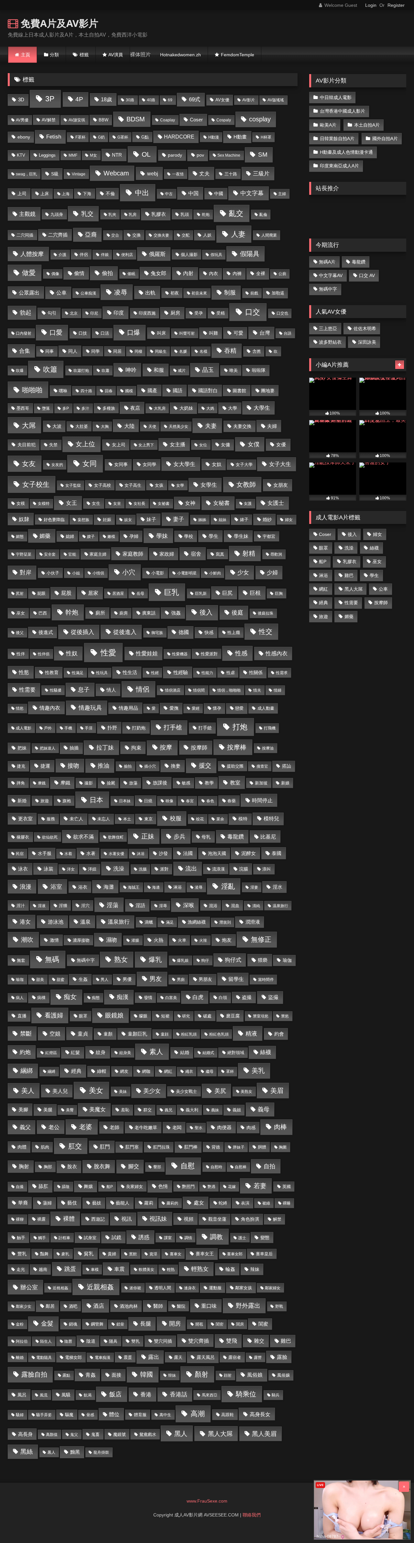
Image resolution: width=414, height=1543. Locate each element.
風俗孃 (283, 1375)
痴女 (70, 996)
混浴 (213, 905)
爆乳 (155, 959)
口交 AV (367, 275)
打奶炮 (139, 727)
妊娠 (107, 519)
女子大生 (280, 464)
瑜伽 (287, 960)
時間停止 (262, 800)
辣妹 (254, 1269)
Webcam (116, 173)
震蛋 (128, 1357)
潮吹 (27, 939)
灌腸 (135, 940)
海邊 (156, 887)
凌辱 (120, 292)
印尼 (94, 313)
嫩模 (111, 536)
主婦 (282, 194)
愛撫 (174, 708)
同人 (72, 351)
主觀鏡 (27, 214)
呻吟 (130, 370)
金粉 (20, 1324)
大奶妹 (186, 408)
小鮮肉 (215, 573)
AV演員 (115, 54)
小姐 (76, 573)
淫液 (42, 906)
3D (21, 99)
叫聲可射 (187, 333)
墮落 (46, 408)
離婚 (20, 1357)
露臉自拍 (34, 1374)
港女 (25, 921)
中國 (218, 193)
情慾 (20, 708)
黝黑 (75, 1452)
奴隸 (24, 519)
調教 (216, 1236)
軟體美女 (146, 1269)
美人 (27, 1090)
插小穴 (150, 766)
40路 (151, 100)
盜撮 (273, 997)
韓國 (146, 1374)
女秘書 (221, 503)
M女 (93, 155)
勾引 (52, 313)
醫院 (181, 1306)
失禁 (53, 444)
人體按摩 (32, 253)
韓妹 (172, 1375)
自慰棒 (240, 1167)
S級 (55, 173)
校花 (200, 819)
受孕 (198, 313)
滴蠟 (149, 922)
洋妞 (92, 869)
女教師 (246, 484)
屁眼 (41, 593)
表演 (245, 1203)
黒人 (51, 1452)
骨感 (90, 1415)
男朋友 (205, 979)
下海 (87, 193)
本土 (127, 819)
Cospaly (223, 120)
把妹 (22, 747)
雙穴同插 (163, 1341)
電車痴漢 (102, 1357)
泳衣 (23, 868)
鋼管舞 (97, 1324)
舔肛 (43, 1186)
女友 (29, 463)
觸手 (42, 1238)
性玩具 (102, 673)
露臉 (282, 1357)
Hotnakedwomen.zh (180, 54)
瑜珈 (20, 979)
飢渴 (88, 1395)
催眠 (131, 274)
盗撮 (247, 997)
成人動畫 (265, 708)
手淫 (89, 728)
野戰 (279, 1306)
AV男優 (22, 120)
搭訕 (286, 766)
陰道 (90, 1341)
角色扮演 (250, 1219)
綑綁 (26, 1070)
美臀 (70, 1110)
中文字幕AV (331, 275)
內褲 (237, 273)
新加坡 (261, 783)
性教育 (52, 672)
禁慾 (285, 1016)
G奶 (101, 137)
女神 (190, 503)
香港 (145, 1394)
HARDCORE (179, 136)
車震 (119, 1269)
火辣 (203, 940)
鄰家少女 (23, 1306)
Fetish (53, 137)
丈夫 (204, 173)
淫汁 (20, 905)
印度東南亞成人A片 (339, 165)
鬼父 (74, 1434)
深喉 (188, 905)
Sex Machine (228, 155)
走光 (20, 1269)
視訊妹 (158, 1219)
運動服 (215, 1287)
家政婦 (166, 554)
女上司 (118, 444)
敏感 (186, 783)
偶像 (55, 274)
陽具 (113, 1341)
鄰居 (50, 1306)
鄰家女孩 (243, 1287)
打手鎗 (205, 728)
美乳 (258, 1070)
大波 (56, 426)
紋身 (100, 1052)
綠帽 (101, 1071)
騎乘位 (246, 1394)
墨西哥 (22, 408)
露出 (153, 1357)
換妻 (175, 766)
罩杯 (230, 1071)
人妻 (238, 234)
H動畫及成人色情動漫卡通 (346, 152)
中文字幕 (252, 193)
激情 (54, 940)
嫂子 (91, 536)
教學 (209, 783)
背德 (216, 1147)
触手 (21, 1237)
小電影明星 (187, 573)
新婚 (22, 800)
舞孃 (88, 1186)
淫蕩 (112, 905)
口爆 (133, 332)
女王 (71, 503)
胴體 (262, 1147)
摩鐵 (65, 782)
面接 (116, 1375)
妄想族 (83, 519)
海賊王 (133, 887)
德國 (184, 632)
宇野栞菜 (23, 554)
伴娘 (105, 254)
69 (170, 100)
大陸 (129, 426)
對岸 (25, 572)
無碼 (52, 959)
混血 (235, 905)
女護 (248, 503)
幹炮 (71, 612)
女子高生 (133, 485)
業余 (220, 819)
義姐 (237, 1109)
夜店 (135, 408)
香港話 (178, 1394)
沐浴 (141, 853)
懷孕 (217, 708)
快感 (208, 632)
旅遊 (44, 800)
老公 (54, 1127)
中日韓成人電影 (336, 97)
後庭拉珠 (265, 613)
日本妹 (125, 801)
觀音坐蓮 (217, 1219)
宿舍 (196, 554)
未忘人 (103, 818)
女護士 (275, 503)
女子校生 (35, 484)
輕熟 (171, 1269)
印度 (119, 313)
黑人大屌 (220, 1433)
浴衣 (82, 887)
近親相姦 (100, 1287)
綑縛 (51, 1071)
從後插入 (82, 631)
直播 (22, 1016)
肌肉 (45, 1147)
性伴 (20, 653)
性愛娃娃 (147, 653)
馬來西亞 (209, 1395)
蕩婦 (47, 1202)
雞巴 (286, 1341)
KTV (21, 155)
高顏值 (52, 1434)
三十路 (230, 174)
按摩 (166, 747)
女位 (203, 445)
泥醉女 (248, 853)
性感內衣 (277, 653)
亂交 (236, 213)
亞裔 (91, 234)
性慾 (24, 672)
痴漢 (122, 997)
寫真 (220, 554)
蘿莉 (148, 1203)
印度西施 (147, 313)
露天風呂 (206, 1357)
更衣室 (25, 818)
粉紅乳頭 (189, 1034)
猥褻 (262, 960)
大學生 (262, 408)
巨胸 (279, 593)
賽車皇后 (264, 1253)
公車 (61, 292)
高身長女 (260, 1414)
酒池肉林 (129, 1306)
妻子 (178, 519)
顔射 (228, 1375)
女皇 (117, 503)
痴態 (96, 997)
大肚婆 (81, 426)
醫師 (158, 1306)
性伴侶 (43, 654)
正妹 (147, 836)
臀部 (157, 1167)
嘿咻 (63, 390)
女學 (180, 485)
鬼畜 (95, 1434)
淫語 (140, 905)
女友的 (57, 464)
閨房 (240, 1324)
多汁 (85, 408)
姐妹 (222, 519)
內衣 (213, 273)
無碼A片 (327, 261)
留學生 (236, 979)
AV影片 (248, 100)
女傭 (225, 444)
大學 (232, 408)
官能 (72, 554)
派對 (164, 869)
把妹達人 (47, 748)
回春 (109, 391)
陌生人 (46, 1341)
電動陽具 (44, 1357)
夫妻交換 (242, 426)
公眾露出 (29, 292)
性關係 (256, 672)
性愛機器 (180, 654)
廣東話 (149, 613)
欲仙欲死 (50, 837)
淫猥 (63, 905)
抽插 (74, 747)
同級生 (161, 351)
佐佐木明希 (365, 328)
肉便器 (224, 1127)
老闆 (176, 1127)
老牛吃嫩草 (146, 1127)
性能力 (207, 673)
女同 (89, 464)
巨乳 (171, 592)
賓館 (133, 1254)
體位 (114, 1414)
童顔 (165, 1034)
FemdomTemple (237, 54)
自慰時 (216, 1167)
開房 (175, 1323)
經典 (76, 1071)
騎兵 (275, 1395)
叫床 (161, 333)
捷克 (21, 766)
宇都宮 (269, 536)
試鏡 (116, 1237)
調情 (188, 1238)
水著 (90, 853)
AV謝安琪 (77, 120)
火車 (182, 940)
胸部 (48, 1166)
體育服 (140, 1414)
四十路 (86, 391)
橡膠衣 (22, 837)
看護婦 (54, 1015)
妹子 (151, 519)
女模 (20, 503)
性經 (155, 673)
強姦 (176, 613)
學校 (188, 536)
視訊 (126, 1219)
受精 (220, 313)
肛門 (105, 1146)
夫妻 (211, 425)
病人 (20, 997)
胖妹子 (239, 1147)
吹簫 (50, 369)
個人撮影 (189, 254)
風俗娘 (255, 1375)
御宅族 (157, 632)
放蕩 (133, 783)
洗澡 (118, 868)
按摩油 (268, 748)
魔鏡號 (119, 1434)
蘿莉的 (172, 1203)
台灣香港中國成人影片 (342, 111)
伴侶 (84, 254)
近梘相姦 (60, 1288)
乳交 (87, 213)
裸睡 (286, 1203)
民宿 (20, 853)
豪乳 (65, 1254)
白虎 (197, 997)
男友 (155, 978)
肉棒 (280, 1126)
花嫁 (232, 1186)
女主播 (177, 444)
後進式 (45, 632)
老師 (114, 1127)
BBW (103, 119)
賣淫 (153, 1254)
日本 (96, 800)
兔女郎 (158, 273)
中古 (169, 194)
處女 (199, 1202)
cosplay (260, 119)
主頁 (25, 54)
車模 (95, 1269)
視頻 (188, 1219)
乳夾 (112, 214)
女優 (281, 444)
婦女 (289, 519)
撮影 (88, 783)
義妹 (215, 1110)
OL (146, 154)
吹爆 (20, 370)
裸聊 (20, 1219)
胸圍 (283, 1147)
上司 (22, 193)
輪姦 (230, 1269)
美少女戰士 (186, 1091)
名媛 (183, 351)
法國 (188, 853)
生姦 (83, 979)
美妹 (123, 1091)
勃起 (25, 312)
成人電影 (23, 728)
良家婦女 (134, 1186)
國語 (177, 390)
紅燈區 (51, 1052)
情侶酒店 (172, 690)
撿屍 (111, 783)
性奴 (72, 653)
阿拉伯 (21, 1341)
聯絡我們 (252, 1514)
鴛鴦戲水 (147, 1434)
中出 (142, 193)
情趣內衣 (49, 708)
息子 (84, 689)
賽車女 (175, 1254)
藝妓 (96, 1203)
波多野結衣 (330, 342)
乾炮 (206, 214)
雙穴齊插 (198, 1341)
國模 (129, 391)
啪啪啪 (32, 390)
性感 (241, 653)
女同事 (121, 464)
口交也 (282, 313)
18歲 (106, 99)
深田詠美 (367, 342)
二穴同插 (24, 235)
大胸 (105, 426)
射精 (248, 553)
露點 (66, 1375)
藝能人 (122, 1202)
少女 (243, 572)
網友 (124, 1071)
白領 (223, 997)
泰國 (276, 853)
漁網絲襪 (197, 922)
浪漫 (25, 886)
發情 (148, 997)
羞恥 (125, 1109)
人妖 (207, 235)
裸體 (69, 1218)
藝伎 (72, 1202)
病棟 (41, 997)
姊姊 (202, 519)
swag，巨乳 (26, 174)
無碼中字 (86, 960)
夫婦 (272, 426)
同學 (95, 351)
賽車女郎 (235, 1254)
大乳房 (160, 408)
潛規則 (225, 922)
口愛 (55, 332)
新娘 (285, 783)
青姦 (90, 1375)
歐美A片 (328, 125)
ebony (23, 137)
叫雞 (213, 333)
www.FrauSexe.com (207, 1501)
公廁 (282, 274)
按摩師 (199, 747)
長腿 (145, 1324)
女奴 (217, 464)
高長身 (25, 1434)
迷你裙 (135, 1288)
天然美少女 (178, 426)
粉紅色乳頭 (219, 1034)
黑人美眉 (264, 1433)
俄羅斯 (157, 254)
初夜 (174, 293)
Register (396, 5)
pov (200, 155)
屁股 (66, 593)
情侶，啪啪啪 (229, 690)
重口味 (209, 1306)
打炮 (240, 727)
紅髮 (75, 1052)
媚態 (20, 536)
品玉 (208, 370)
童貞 (83, 1034)
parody (175, 155)
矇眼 (143, 1016)
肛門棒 (191, 1147)
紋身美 (125, 1052)
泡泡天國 (217, 853)
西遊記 (98, 1219)
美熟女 (246, 1091)
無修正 (261, 939)
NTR (117, 155)
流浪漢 (218, 869)
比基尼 (268, 836)
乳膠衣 (158, 214)
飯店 (115, 1394)
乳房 (132, 214)
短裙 (165, 1016)
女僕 (253, 444)
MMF (73, 155)
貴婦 (112, 1253)
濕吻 (111, 940)
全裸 (260, 273)
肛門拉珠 (161, 1147)
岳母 (140, 593)
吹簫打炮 (81, 370)
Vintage (78, 174)
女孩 (159, 485)
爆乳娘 (183, 960)
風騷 (66, 1395)
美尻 (220, 1090)
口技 (83, 333)
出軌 (150, 292)
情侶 (142, 689)
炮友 (227, 940)
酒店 (98, 1306)
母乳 (206, 836)
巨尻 (227, 593)
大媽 (210, 408)
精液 (251, 1033)
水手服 (44, 853)
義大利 (192, 1109)
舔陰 (66, 1186)
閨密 (219, 1324)
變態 (264, 1237)
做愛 (29, 272)
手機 (68, 728)
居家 (93, 593)
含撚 (256, 351)
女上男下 (146, 445)
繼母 (209, 1071)
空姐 (54, 1034)
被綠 (266, 1203)
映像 (169, 801)
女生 (96, 503)
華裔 (23, 1202)
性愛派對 (209, 653)
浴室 (56, 886)
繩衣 (189, 1071)
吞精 (230, 350)
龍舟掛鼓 (101, 1452)
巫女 (20, 613)
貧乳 (88, 1253)
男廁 (181, 979)
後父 (20, 632)
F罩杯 (80, 137)
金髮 (47, 1323)
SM (262, 154)
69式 (194, 99)
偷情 (79, 273)
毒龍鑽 (235, 837)
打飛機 (270, 728)
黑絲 (26, 1451)
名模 (203, 351)
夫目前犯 (26, 444)
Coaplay (167, 120)
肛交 (75, 1146)
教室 (235, 782)
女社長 (139, 503)
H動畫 (240, 136)
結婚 (184, 1052)
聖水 (198, 1128)
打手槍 (173, 727)
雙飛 (231, 1341)
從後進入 (124, 631)
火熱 (158, 940)
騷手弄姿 (44, 1415)
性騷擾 (55, 690)
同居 (117, 351)
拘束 (136, 747)
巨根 (255, 593)
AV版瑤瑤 (275, 100)
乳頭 (184, 214)
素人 (156, 1051)
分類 (54, 54)
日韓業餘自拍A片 (337, 138)
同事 (49, 351)
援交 (205, 765)
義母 (263, 1109)
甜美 (40, 979)
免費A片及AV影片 (58, 23)
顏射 (201, 1374)
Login (370, 5)
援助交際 (235, 766)
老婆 (85, 1126)
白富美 (171, 997)
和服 (159, 370)
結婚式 (208, 1052)
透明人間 (162, 1287)
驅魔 (69, 1414)
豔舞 (44, 1253)
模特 (242, 818)
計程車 (64, 1238)
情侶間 (199, 690)
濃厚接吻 (81, 940)
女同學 (149, 464)
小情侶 (98, 573)
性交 (265, 631)
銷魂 (73, 1324)
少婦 (272, 573)
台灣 (264, 333)
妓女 (128, 519)
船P (109, 1186)
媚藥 (44, 536)
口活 (105, 333)
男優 (127, 979)
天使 (152, 426)
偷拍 (107, 273)
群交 (147, 1109)
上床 (44, 193)
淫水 (277, 887)
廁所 (100, 613)
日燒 (148, 800)
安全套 (50, 554)
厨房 (175, 313)
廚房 (123, 613)
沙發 (163, 853)
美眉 (276, 1090)
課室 (168, 1238)
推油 (103, 765)
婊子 (244, 519)
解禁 (277, 1219)
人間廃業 (269, 235)
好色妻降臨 (54, 519)
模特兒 (271, 818)
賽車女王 (205, 1253)
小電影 (157, 573)
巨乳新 (201, 593)
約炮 (25, 1052)
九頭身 (56, 214)
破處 (207, 1016)
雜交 (259, 1341)
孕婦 (133, 536)
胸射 (24, 1166)
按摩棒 (236, 747)
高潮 (198, 1414)
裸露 (41, 1219)
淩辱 (198, 887)
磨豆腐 (233, 1015)
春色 (210, 801)
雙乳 (135, 1341)
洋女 (71, 869)
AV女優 (222, 99)
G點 (145, 137)
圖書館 (239, 390)
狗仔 (205, 960)
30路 (130, 100)
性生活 (130, 672)
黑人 (180, 1433)
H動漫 (213, 137)
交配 (186, 235)
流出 (191, 868)
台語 (287, 333)
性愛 (108, 652)
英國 (286, 1186)
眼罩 (83, 1016)
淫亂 (228, 886)
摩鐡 (42, 783)
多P (65, 408)
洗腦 (143, 869)
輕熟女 (200, 1269)
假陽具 (249, 253)
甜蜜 (60, 979)
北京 (74, 313)
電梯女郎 (73, 1357)
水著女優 (116, 853)
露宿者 (234, 1357)
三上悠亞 (328, 328)
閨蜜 (263, 1324)
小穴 (128, 572)
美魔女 (97, 1109)
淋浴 (177, 887)
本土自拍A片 (367, 125)
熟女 (121, 959)
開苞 (199, 1324)
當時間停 (266, 979)
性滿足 (77, 673)
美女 (96, 1090)
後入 (206, 612)
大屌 (29, 425)
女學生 (209, 485)
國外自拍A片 (385, 138)
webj (152, 173)
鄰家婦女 (272, 1288)
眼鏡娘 (114, 1015)
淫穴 (85, 905)
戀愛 (239, 708)
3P (49, 98)
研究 (186, 1016)
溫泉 (85, 922)
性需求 (282, 673)
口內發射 (23, 333)
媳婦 (70, 536)
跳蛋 (70, 1269)
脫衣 (72, 1166)
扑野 (112, 727)
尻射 (20, 593)
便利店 (127, 254)
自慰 (187, 1166)
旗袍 (66, 800)
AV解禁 (49, 119)
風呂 (22, 1394)
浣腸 (243, 868)
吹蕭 (105, 370)
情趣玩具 (90, 707)
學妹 (162, 535)
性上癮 (233, 632)
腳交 (133, 1166)
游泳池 (55, 922)
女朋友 (280, 485)
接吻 (73, 765)
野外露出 (248, 1305)
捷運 (45, 766)
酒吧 (73, 1306)
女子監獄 (73, 485)
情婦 (277, 690)
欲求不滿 (83, 836)
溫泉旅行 (119, 922)
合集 (24, 351)
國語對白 (208, 390)
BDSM (135, 119)
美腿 (47, 1109)
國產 (152, 390)
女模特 (43, 503)
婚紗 (267, 519)
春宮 (190, 801)
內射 (188, 273)
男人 (104, 979)
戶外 (48, 728)
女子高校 (102, 485)
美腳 (23, 1109)
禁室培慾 (260, 1016)
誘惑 (143, 1237)
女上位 (85, 444)
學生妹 (241, 536)
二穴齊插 (58, 235)
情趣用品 (128, 708)
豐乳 (22, 1253)
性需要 (27, 690)
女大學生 (184, 464)
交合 (115, 235)
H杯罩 (266, 137)
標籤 (84, 54)
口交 (252, 312)
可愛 (238, 333)
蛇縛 (223, 1203)
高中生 (165, 1415)
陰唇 (68, 1341)
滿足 (170, 922)
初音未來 (199, 293)
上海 (66, 194)
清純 (256, 906)
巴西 (42, 613)
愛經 (196, 708)
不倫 (110, 193)
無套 (21, 960)
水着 (68, 853)
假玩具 (216, 254)
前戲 (254, 293)
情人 (111, 690)
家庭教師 (133, 554)
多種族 (109, 408)
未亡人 (76, 818)
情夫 (257, 690)
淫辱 (163, 906)
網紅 (168, 1071)
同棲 (138, 351)
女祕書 (163, 503)
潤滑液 (252, 922)
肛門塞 (132, 1147)
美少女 (152, 1091)
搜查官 (262, 766)
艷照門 (188, 1186)
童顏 (108, 1034)
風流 (44, 1395)
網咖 (146, 1071)
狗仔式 (233, 960)
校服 (175, 818)
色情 (163, 1186)
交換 (136, 235)
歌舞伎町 (116, 837)
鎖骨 (120, 1324)
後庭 (237, 612)
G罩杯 (122, 137)
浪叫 (266, 869)
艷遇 (211, 1186)
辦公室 (29, 1287)
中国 (193, 193)
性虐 (230, 672)
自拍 (269, 1166)
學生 (213, 536)
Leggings (47, 155)
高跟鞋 (227, 1414)
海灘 (109, 887)
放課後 (160, 782)
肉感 (251, 1127)
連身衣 (190, 1288)
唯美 (233, 370)
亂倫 (263, 214)
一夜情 (178, 174)
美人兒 (60, 1091)
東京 (148, 818)
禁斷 (26, 1033)
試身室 (90, 1237)
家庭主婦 (98, 554)
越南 (43, 1269)
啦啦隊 (259, 370)
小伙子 (53, 573)
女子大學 (244, 464)
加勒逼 (278, 293)
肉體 (22, 1146)
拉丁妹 (105, 747)
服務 (51, 818)
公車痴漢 (88, 293)
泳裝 (48, 868)
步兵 (179, 836)
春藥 (231, 800)
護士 (242, 1238)
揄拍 (128, 766)
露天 (178, 1357)
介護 (62, 254)
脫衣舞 (102, 1166)
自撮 (20, 1186)
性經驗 (180, 672)
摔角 (20, 783)
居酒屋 (118, 593)
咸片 (182, 370)
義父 (25, 1127)
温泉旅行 (280, 906)
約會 (279, 1034)
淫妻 (254, 887)
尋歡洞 (276, 554)
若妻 (260, 1185)
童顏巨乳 (137, 1034)
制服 (230, 292)
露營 (258, 1357)
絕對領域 (235, 1052)
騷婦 (20, 1415)
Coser (196, 119)
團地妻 (268, 390)
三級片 (261, 174)
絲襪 (265, 1052)
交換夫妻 (161, 235)
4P (79, 99)
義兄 (168, 1110)
